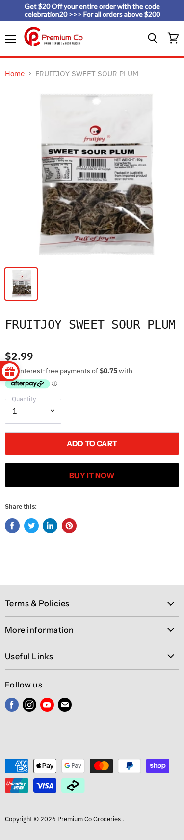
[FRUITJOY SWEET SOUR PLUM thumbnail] (21, 284)
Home (15, 73)
